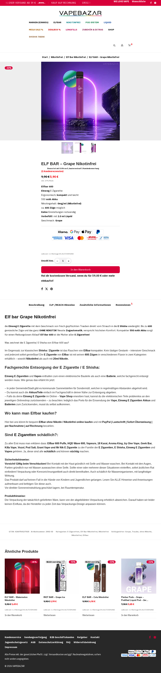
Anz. (51, 260)
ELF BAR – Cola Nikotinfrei (95, 597)
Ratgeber (82, 637)
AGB (33, 642)
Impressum (11, 647)
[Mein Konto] (122, 45)
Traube (135, 531)
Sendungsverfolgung (35, 637)
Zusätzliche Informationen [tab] (95, 304)
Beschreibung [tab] (36, 304)
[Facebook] (151, 2)
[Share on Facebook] (42, 289)
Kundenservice (13, 637)
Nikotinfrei (57, 57)
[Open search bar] (115, 45)
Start (45, 57)
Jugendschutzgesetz (16, 642)
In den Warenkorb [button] (13, 615)
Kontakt (95, 637)
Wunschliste (139, 1)
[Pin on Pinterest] (51, 289)
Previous (5, 101)
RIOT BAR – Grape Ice (54, 597)
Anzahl (45, 260)
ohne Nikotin (146, 531)
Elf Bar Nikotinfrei (76, 57)
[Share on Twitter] (46, 289)
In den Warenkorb (81, 269)
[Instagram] (155, 2)
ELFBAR (57, 22)
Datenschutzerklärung (51, 642)
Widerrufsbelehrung (85, 642)
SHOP (111, 29)
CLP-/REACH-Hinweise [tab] (62, 304)
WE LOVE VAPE (121, 1)
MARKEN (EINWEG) (38, 22)
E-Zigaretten (73, 531)
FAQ (68, 642)
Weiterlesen (50, 615)
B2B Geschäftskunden (62, 637)
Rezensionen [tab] (124, 304)
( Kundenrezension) (52, 171)
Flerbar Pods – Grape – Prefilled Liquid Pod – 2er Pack (133, 600)
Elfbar (86, 535)
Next (155, 101)
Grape (128, 531)
